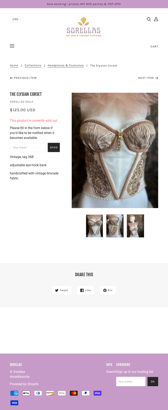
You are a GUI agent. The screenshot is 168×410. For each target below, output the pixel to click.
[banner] (84, 26)
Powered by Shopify (24, 384)
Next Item (146, 78)
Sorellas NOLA (21, 101)
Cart (154, 46)
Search (111, 372)
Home (14, 65)
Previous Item (25, 78)
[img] (148, 19)
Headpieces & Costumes (66, 65)
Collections (33, 65)
